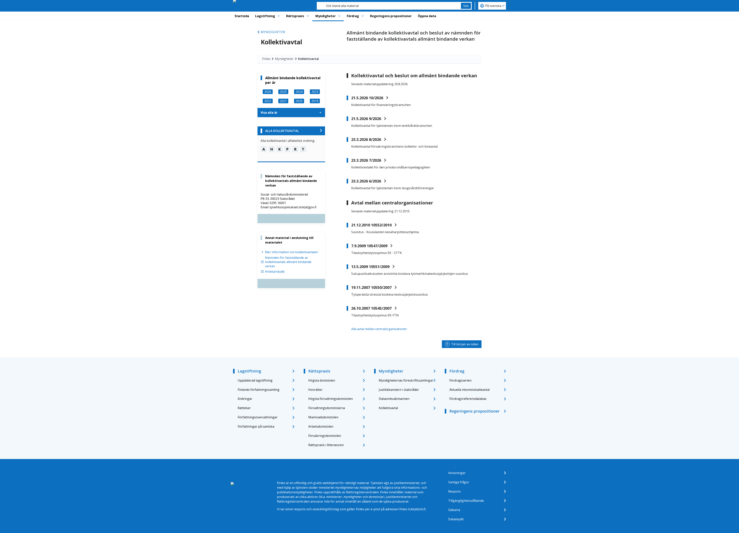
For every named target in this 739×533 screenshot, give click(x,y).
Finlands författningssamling (258, 390)
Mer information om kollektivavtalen (291, 252)
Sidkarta (454, 510)
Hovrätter (315, 390)
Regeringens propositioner (391, 16)
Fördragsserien (460, 380)
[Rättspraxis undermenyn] (308, 16)
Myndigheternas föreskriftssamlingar (406, 380)
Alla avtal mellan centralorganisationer (379, 329)
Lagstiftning (265, 16)
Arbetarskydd (274, 271)
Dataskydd (455, 519)
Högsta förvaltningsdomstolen (330, 399)
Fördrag (353, 16)
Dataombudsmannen (394, 399)
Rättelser (244, 408)
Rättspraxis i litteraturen (326, 445)
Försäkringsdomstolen (324, 436)
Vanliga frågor (458, 482)
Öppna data (427, 16)
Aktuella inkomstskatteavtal (469, 390)
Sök (466, 6)
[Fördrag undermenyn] (362, 16)
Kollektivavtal (308, 59)
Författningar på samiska (256, 426)
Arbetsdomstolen (320, 426)
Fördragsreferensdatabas (468, 399)
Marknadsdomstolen (323, 417)
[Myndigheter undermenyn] (339, 16)
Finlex (266, 59)
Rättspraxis (295, 16)
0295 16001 (278, 203)
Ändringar (245, 399)
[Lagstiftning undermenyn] (279, 16)
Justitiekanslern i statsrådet (399, 390)
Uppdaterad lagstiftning (255, 380)
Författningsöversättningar (258, 417)
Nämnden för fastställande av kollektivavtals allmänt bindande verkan (288, 262)
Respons (454, 491)
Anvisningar (457, 473)
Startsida (242, 16)
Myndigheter (325, 16)
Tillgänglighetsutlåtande (466, 501)
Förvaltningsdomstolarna (326, 408)
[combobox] (389, 6)
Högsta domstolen (321, 380)
